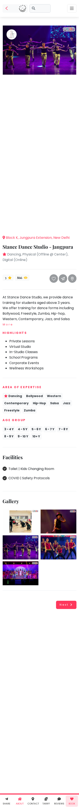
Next (64, 604)
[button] (39, 225)
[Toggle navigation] (71, 8)
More (8, 324)
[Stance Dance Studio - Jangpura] (39, 49)
